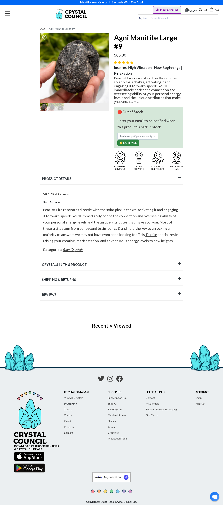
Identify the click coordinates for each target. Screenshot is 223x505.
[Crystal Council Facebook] (120, 380)
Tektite (151, 234)
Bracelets (113, 432)
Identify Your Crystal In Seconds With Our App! (111, 2)
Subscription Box (117, 397)
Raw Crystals (115, 409)
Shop (42, 28)
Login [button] (205, 10)
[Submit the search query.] (140, 18)
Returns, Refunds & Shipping (161, 409)
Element (68, 432)
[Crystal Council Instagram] (111, 380)
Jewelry (112, 426)
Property (69, 426)
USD (192, 10)
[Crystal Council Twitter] (102, 380)
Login (198, 397)
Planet (67, 420)
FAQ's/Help (152, 403)
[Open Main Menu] (8, 14)
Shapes (112, 420)
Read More (134, 102)
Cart (216, 10)
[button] (214, 496)
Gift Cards (152, 415)
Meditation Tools (117, 438)
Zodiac (68, 409)
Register (200, 403)
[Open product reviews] (124, 62)
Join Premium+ (169, 10)
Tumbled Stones (117, 415)
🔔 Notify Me (128, 142)
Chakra (68, 415)
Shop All (112, 403)
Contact (150, 397)
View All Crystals (73, 397)
